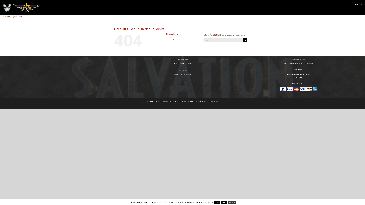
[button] (361, 4)
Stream (175, 39)
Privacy (297, 63)
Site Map (310, 63)
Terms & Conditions (289, 63)
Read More (232, 202)
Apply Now (298, 77)
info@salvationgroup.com (182, 74)
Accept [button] (217, 202)
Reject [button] (224, 202)
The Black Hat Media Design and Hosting (206, 101)
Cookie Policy (303, 63)
